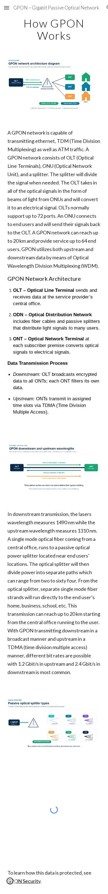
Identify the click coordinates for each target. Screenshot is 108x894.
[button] (6, 7)
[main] (54, 29)
